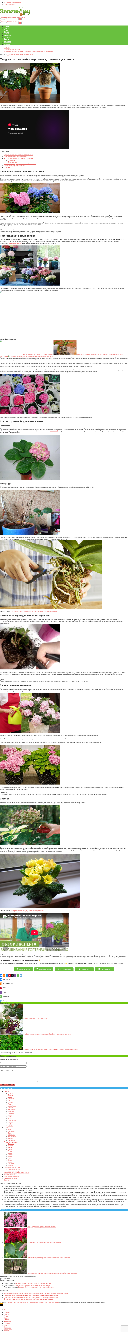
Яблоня (10, 1165)
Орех (9, 1158)
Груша (10, 1153)
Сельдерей (12, 1120)
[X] (12, 975)
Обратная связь (9, 4)
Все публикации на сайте (12, 2)
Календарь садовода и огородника (12, 17)
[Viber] (15, 975)
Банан (10, 1147)
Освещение (12, 160)
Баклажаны (12, 1109)
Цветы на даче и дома (12, 1167)
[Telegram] (21, 975)
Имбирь (10, 1124)
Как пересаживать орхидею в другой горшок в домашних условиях (34, 611)
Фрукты (6, 32)
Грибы (10, 1117)
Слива (10, 1160)
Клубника (11, 1135)
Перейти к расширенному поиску (11, 21)
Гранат (10, 1151)
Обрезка (7, 167)
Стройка (7, 37)
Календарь (8, 43)
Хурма (10, 1162)
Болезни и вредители (11, 1176)
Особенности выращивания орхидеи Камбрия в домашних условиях (47, 1034)
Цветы (6, 34)
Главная (7, 26)
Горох (10, 1115)
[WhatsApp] (18, 975)
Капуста (11, 1113)
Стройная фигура (24, 969)
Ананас (10, 1146)
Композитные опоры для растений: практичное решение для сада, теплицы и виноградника (36, 1294)
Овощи (6, 28)
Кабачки (11, 1111)
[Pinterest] (9, 975)
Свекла (10, 1108)
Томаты (10, 1095)
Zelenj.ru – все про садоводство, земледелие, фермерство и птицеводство (33, 1302)
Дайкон (10, 1122)
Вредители (7, 41)
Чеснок (10, 1102)
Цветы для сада (13, 1171)
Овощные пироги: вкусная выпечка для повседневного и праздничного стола (31, 1297)
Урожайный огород (44, 969)
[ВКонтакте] (1, 975)
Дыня (10, 1133)
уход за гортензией (26, 55)
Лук (9, 1100)
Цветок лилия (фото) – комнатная (35, 1018)
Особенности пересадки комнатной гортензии (20, 164)
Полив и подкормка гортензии (14, 166)
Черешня (11, 1164)
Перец (10, 1097)
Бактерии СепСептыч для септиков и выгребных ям (33, 1283)
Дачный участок (9, 1174)
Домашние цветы (13, 55)
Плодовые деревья (11, 1142)
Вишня (10, 1149)
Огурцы (10, 1093)
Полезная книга (105, 969)
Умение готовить (65, 969)
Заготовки (7, 35)
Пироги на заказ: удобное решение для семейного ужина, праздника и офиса (31, 1295)
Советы (6, 39)
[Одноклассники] (4, 975)
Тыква (10, 1118)
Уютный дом (85, 969)
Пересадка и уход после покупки (15, 157)
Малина (10, 1138)
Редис (10, 1104)
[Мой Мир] (7, 975)
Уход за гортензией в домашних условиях (18, 158)
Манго (10, 1156)
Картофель (12, 1106)
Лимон (10, 1155)
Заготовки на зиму (10, 1178)
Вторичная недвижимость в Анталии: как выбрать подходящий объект (28, 1299)
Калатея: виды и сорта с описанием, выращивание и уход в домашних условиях (50, 1049)
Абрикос (11, 1144)
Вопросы (7, 44)
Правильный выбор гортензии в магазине (18, 155)
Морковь (11, 1099)
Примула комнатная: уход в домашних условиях (27, 911)
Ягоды (6, 30)
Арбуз (10, 1129)
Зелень (10, 1126)
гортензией (54, 431)
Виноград (11, 1131)
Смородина (12, 1140)
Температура (12, 162)
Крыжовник (12, 1137)
